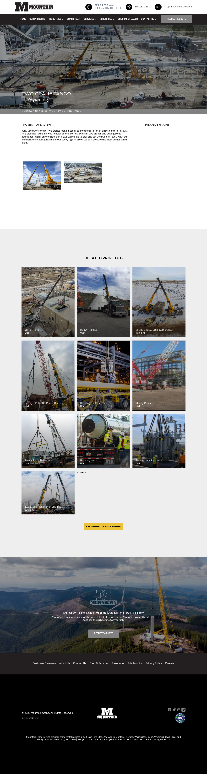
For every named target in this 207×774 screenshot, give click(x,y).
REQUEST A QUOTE (176, 19)
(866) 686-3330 (117, 739)
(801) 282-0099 (90, 739)
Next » (83, 472)
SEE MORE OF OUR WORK (103, 526)
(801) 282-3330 (68, 739)
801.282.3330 (142, 7)
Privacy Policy (154, 663)
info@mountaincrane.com (178, 7)
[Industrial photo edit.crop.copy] (83, 172)
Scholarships (134, 663)
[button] (56, 19)
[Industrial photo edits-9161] (42, 175)
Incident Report (30, 718)
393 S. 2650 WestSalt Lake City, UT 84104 (107, 7)
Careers (169, 663)
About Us (64, 663)
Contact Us (79, 663)
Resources (118, 663)
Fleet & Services (99, 663)
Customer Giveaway (44, 663)
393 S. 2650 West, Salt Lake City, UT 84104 (148, 739)
